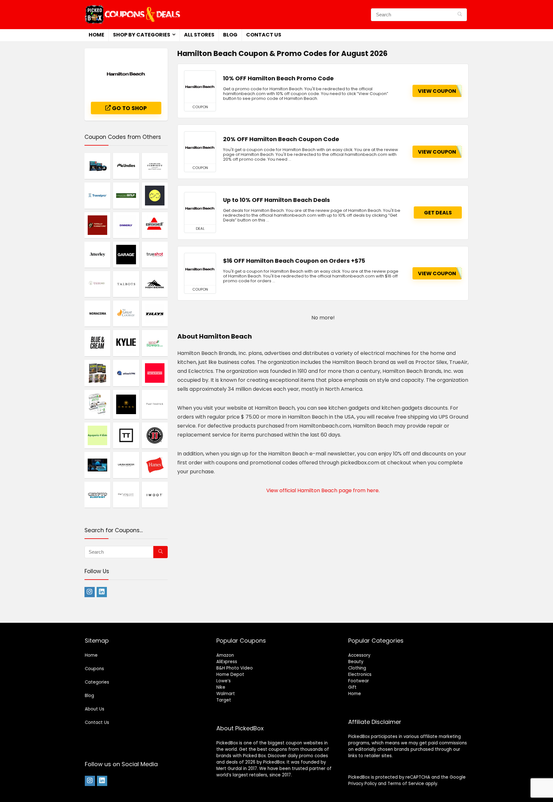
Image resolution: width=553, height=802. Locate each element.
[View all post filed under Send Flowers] (155, 343)
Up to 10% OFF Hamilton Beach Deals (276, 200)
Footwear (358, 681)
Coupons (94, 669)
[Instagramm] (89, 592)
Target (223, 700)
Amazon (225, 655)
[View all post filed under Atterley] (97, 254)
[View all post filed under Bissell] (155, 225)
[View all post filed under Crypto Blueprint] (97, 494)
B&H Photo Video (234, 668)
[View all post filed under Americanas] (155, 372)
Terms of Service (406, 784)
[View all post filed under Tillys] (155, 313)
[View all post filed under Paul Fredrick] (155, 404)
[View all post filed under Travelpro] (97, 195)
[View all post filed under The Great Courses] (126, 313)
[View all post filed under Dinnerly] (126, 225)
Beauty (355, 662)
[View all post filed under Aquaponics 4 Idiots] (97, 435)
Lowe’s (223, 681)
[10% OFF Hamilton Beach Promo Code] (200, 87)
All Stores (199, 34)
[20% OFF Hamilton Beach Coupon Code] (200, 148)
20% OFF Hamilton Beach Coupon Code (281, 139)
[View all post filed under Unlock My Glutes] (97, 166)
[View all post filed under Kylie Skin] (126, 343)
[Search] (460, 14)
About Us (94, 709)
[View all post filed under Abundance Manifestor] (97, 465)
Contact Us (263, 34)
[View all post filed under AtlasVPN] (126, 372)
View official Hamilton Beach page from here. (323, 490)
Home (96, 34)
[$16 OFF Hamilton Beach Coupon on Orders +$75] (200, 269)
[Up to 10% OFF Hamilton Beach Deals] (200, 208)
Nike (220, 687)
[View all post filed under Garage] (126, 254)
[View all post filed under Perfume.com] (126, 494)
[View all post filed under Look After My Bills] (155, 195)
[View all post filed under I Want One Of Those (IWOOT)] (155, 494)
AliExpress (226, 662)
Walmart (225, 694)
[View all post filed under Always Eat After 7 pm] (97, 372)
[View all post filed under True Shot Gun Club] (155, 254)
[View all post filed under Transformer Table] (126, 435)
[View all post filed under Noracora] (97, 313)
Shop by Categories (141, 34)
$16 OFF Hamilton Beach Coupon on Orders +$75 (294, 261)
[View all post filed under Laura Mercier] (126, 465)
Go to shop (129, 108)
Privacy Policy (362, 784)
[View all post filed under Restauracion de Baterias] (97, 404)
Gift (352, 687)
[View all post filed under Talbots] (126, 284)
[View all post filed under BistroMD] (97, 284)
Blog (230, 34)
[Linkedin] (102, 592)
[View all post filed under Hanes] (155, 465)
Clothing (357, 668)
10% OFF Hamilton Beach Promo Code (278, 78)
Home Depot (230, 674)
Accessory (359, 655)
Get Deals (438, 212)
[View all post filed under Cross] (126, 404)
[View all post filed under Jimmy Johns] (155, 435)
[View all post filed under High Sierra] (155, 284)
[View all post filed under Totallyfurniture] (97, 225)
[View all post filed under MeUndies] (126, 166)
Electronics (360, 674)
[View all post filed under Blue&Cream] (97, 343)
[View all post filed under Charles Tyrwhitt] (155, 166)
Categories (97, 682)
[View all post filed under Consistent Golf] (126, 195)
